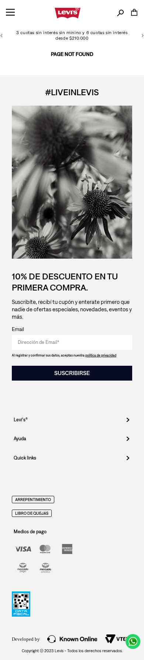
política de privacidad (100, 355)
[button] (120, 13)
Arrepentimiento (33, 499)
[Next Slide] (142, 35)
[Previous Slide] (1, 35)
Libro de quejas (31, 513)
